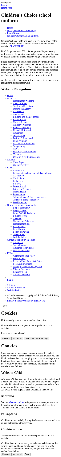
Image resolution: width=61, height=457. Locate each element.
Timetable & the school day (26, 199)
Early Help (18, 181)
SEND (16, 149)
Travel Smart (19, 234)
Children (11, 159)
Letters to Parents (21, 232)
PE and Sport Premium (23, 143)
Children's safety (21, 165)
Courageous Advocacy (23, 221)
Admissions (18, 111)
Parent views (19, 194)
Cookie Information (16, 287)
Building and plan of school (26, 117)
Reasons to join (20, 272)
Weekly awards (20, 202)
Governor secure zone (23, 248)
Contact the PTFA (21, 274)
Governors (18, 133)
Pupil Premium (20, 141)
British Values (19, 119)
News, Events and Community (21, 30)
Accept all (17, 338)
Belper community (21, 207)
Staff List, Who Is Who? (24, 151)
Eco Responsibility (22, 127)
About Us (11, 98)
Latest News (13, 33)
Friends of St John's (22, 189)
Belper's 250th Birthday (24, 213)
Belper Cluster (20, 210)
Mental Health (19, 191)
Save (27, 454)
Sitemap (11, 285)
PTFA (10, 253)
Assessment (18, 114)
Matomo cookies (16, 402)
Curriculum (18, 178)
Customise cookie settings (36, 338)
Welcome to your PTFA (24, 256)
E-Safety (17, 183)
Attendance (18, 170)
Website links (19, 237)
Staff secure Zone (21, 250)
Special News (19, 245)
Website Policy (14, 290)
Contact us (18, 242)
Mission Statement (21, 269)
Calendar (17, 218)
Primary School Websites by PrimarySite (26, 300)
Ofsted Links (19, 135)
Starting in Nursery (22, 109)
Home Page (6, 8)
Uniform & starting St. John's (26, 157)
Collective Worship (22, 125)
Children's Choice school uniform (22, 36)
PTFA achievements (22, 264)
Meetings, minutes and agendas (27, 266)
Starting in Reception (23, 106)
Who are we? (19, 258)
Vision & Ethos (20, 103)
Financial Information (23, 130)
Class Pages (18, 162)
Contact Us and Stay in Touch (21, 240)
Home (10, 28)
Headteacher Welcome (23, 101)
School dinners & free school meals (29, 197)
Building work (20, 215)
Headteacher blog (21, 223)
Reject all (6, 338)
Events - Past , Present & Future (28, 261)
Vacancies (17, 154)
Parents (10, 167)
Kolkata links (19, 226)
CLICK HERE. (16, 46)
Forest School (19, 186)
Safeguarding (19, 146)
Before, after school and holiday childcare (32, 173)
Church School (20, 122)
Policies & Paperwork (23, 138)
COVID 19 (18, 175)
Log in (4, 5)
